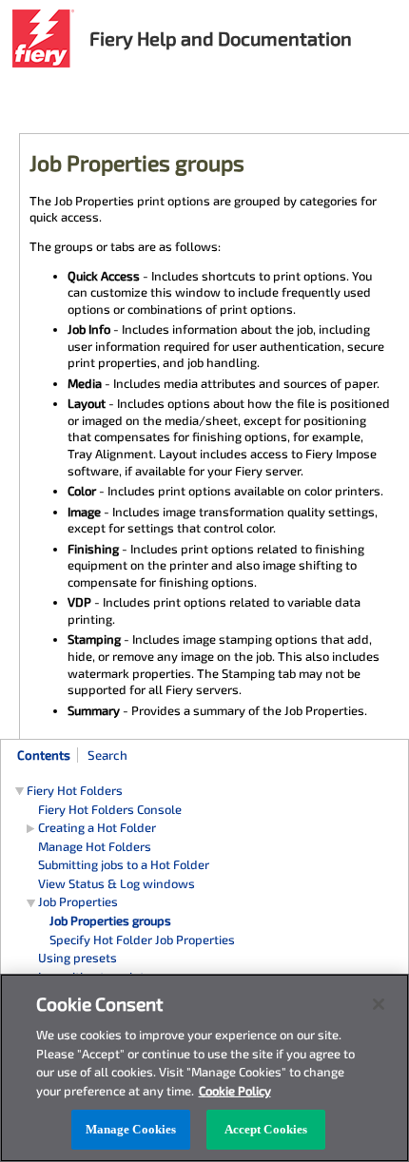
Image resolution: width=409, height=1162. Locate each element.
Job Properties (78, 901)
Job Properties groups (110, 920)
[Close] (378, 1004)
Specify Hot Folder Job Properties (142, 939)
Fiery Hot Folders (75, 790)
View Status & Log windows (116, 883)
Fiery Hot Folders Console (110, 809)
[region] (204, 1068)
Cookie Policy (235, 1090)
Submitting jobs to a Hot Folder (123, 864)
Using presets (77, 957)
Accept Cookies (266, 1129)
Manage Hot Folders (94, 846)
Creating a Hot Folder (97, 827)
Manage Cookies (131, 1129)
